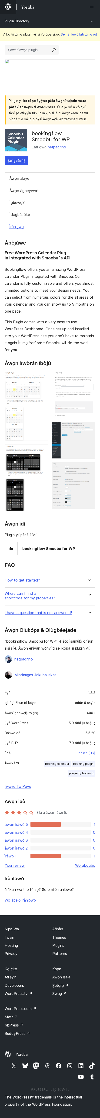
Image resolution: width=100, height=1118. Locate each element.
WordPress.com (20, 1008)
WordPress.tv (18, 993)
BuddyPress (17, 1033)
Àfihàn (57, 929)
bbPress (14, 1025)
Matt (11, 1017)
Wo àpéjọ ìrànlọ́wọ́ (20, 900)
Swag (59, 993)
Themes (59, 937)
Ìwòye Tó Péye (18, 786)
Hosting (11, 945)
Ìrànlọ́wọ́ (16, 226)
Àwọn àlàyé (19, 178)
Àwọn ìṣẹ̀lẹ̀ (61, 977)
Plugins (58, 945)
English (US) (86, 753)
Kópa (56, 969)
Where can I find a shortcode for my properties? (30, 595)
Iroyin (9, 937)
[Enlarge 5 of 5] (89, 468)
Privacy (11, 953)
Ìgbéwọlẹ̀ (17, 202)
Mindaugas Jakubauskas (35, 675)
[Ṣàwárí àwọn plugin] (54, 50)
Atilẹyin (11, 977)
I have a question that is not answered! (38, 613)
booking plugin (83, 763)
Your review (15, 865)
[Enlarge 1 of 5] (42, 377)
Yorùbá (22, 1054)
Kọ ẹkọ (11, 969)
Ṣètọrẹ (60, 985)
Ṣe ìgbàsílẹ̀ (16, 161)
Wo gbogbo (85, 865)
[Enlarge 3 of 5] (89, 377)
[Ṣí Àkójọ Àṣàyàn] (92, 7)
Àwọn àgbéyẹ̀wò (24, 190)
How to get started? (22, 580)
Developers (14, 985)
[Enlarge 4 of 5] (89, 428)
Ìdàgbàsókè (20, 214)
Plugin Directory (17, 21)
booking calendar (57, 763)
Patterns (59, 953)
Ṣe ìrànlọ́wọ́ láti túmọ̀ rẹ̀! (79, 34)
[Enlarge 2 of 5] (42, 450)
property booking (81, 773)
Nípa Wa (12, 929)
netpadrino (57, 147)
